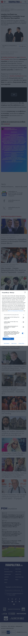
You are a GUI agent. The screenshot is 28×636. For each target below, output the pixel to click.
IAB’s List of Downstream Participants (15, 310)
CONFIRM (8, 338)
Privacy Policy (21, 343)
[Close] (25, 292)
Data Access (14, 343)
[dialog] (14, 318)
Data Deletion (6, 343)
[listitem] (14, 314)
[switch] (23, 317)
